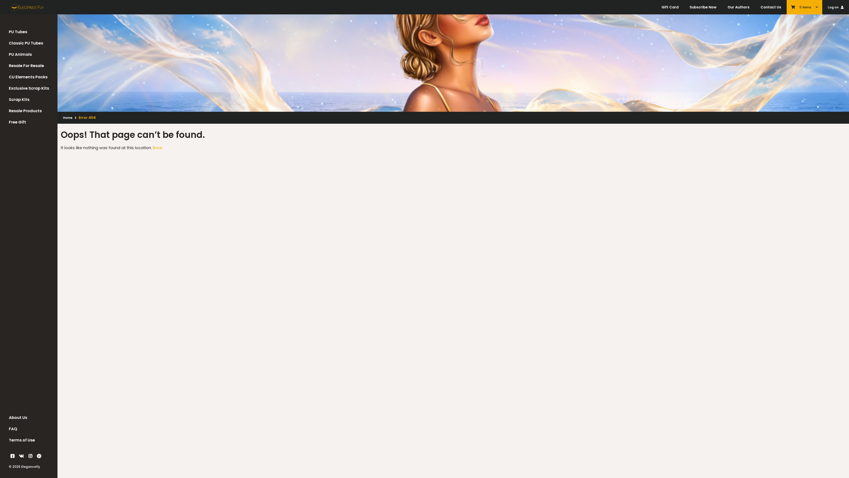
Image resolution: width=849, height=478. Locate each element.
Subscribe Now (703, 7)
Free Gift (17, 122)
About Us (18, 417)
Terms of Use (22, 440)
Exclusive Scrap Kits (29, 88)
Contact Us (771, 7)
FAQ (13, 429)
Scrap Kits (19, 99)
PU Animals (20, 54)
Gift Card (670, 7)
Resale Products (25, 111)
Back (157, 147)
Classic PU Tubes (26, 43)
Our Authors (739, 7)
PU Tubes (18, 32)
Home (68, 118)
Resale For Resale (26, 65)
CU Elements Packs (28, 77)
